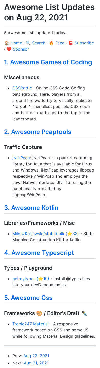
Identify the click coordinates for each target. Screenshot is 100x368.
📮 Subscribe (81, 43)
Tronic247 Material (30, 323)
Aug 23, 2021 (36, 355)
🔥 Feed (57, 43)
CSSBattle (22, 88)
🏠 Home (13, 43)
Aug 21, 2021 (36, 362)
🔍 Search (35, 43)
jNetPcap (21, 157)
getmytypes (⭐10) (30, 278)
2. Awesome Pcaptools (37, 132)
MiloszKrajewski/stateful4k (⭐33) (45, 233)
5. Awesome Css (28, 297)
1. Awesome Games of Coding (48, 62)
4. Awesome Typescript (39, 252)
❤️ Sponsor (17, 49)
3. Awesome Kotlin (31, 207)
